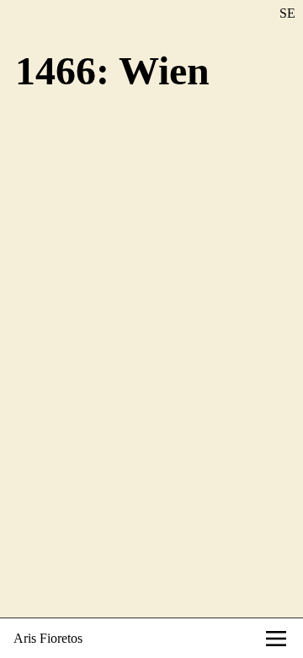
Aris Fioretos (47, 638)
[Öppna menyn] (276, 638)
